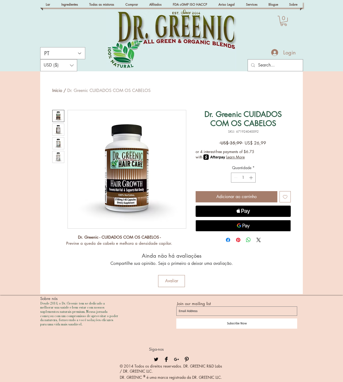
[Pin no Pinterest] (238, 240)
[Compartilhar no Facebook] (228, 240)
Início (57, 90)
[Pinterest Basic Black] (186, 359)
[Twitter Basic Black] (156, 359)
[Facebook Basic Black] (166, 359)
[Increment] (251, 177)
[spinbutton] (243, 177)
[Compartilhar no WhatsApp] (248, 240)
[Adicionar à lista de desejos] (285, 196)
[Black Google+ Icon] (176, 359)
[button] (284, 21)
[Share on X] (258, 240)
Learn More (235, 157)
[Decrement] (235, 177)
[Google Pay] (243, 225)
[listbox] (58, 65)
